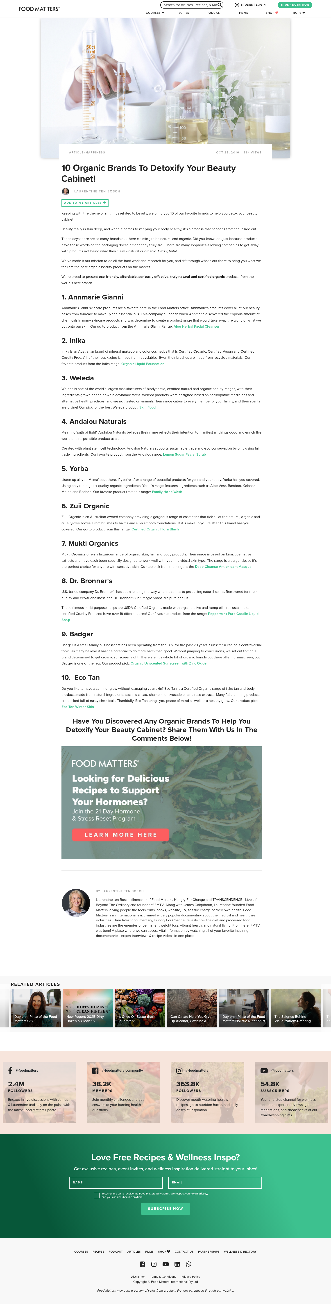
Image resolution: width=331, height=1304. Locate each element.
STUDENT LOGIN (253, 5)
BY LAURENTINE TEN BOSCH (120, 891)
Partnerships (209, 1252)
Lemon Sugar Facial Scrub (184, 454)
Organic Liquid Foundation (142, 364)
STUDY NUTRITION (295, 5)
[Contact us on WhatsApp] (188, 1264)
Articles (134, 1252)
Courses (153, 13)
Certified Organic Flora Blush (155, 529)
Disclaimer (138, 1277)
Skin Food (147, 407)
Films (243, 13)
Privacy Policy (190, 1277)
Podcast (214, 13)
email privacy (199, 1193)
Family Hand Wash (167, 492)
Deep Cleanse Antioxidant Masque (223, 566)
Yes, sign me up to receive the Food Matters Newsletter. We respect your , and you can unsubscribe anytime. (155, 1195)
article (76, 152)
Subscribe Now (165, 1208)
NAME (78, 1182)
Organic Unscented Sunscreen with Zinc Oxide (168, 663)
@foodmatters (27, 1070)
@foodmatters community (122, 1070)
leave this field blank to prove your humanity (18, 1139)
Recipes (183, 13)
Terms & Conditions (163, 1277)
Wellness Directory (240, 1252)
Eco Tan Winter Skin (77, 707)
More (297, 13)
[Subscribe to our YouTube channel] (165, 1264)
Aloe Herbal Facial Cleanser (197, 326)
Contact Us (184, 1252)
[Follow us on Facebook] (142, 1264)
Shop (270, 13)
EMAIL (177, 1182)
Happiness (95, 152)
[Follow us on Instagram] (154, 1264)
